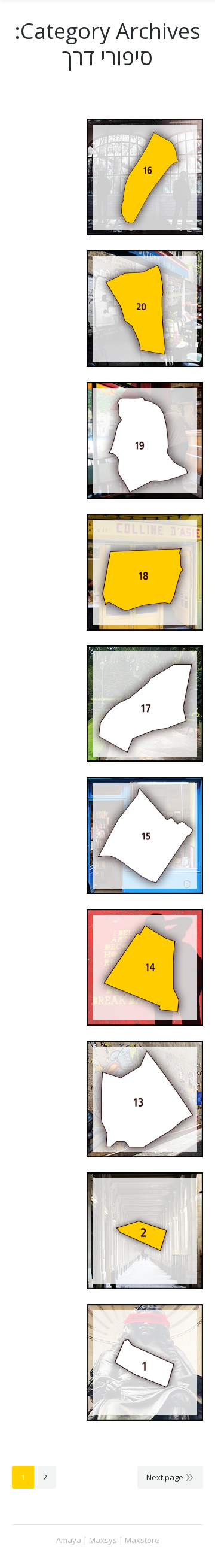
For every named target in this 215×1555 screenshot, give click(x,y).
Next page (164, 1477)
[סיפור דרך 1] (145, 1362)
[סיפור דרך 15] (145, 835)
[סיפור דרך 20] (145, 308)
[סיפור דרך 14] (145, 967)
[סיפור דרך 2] (145, 1230)
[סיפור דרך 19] (145, 440)
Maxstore (142, 1540)
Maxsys (103, 1540)
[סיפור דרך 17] (145, 703)
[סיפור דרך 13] (145, 1099)
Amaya (68, 1540)
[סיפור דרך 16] (145, 177)
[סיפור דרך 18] (145, 572)
